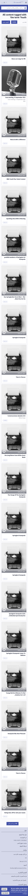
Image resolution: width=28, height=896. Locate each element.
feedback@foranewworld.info (18, 868)
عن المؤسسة (23, 837)
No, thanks (5, 893)
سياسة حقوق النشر (22, 843)
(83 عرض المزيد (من (12, 823)
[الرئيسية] (17, 2)
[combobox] (3, 2)
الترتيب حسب (6, 22)
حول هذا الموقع (23, 834)
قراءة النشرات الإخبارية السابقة (19, 876)
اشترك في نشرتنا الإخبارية (19, 880)
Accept (4, 889)
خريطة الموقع (23, 846)
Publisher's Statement (20, 840)
